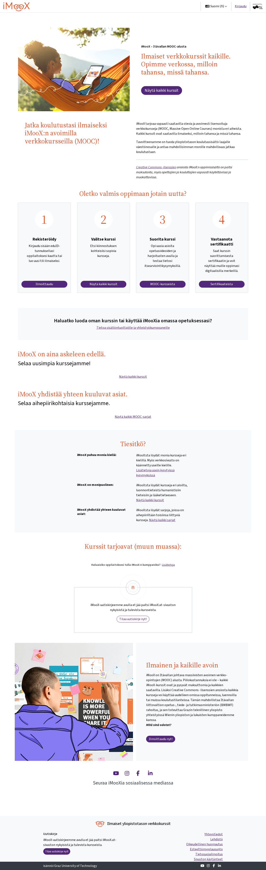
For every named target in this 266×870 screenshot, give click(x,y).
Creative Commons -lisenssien (156, 167)
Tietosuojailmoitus (209, 854)
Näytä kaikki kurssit (162, 90)
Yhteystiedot (213, 834)
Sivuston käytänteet (208, 859)
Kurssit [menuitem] (136, 6)
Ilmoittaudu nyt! (160, 739)
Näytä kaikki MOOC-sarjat (133, 416)
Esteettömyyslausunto (206, 849)
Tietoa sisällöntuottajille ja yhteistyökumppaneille (133, 327)
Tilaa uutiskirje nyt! (133, 619)
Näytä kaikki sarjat (162, 520)
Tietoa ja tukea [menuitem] (159, 6)
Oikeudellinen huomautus (204, 844)
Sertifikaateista (222, 284)
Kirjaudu (240, 6)
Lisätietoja (168, 565)
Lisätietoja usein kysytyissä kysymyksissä (155, 472)
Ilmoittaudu (44, 284)
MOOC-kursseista (162, 284)
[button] (216, 6)
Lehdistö (216, 839)
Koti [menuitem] (122, 6)
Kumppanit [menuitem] (185, 6)
